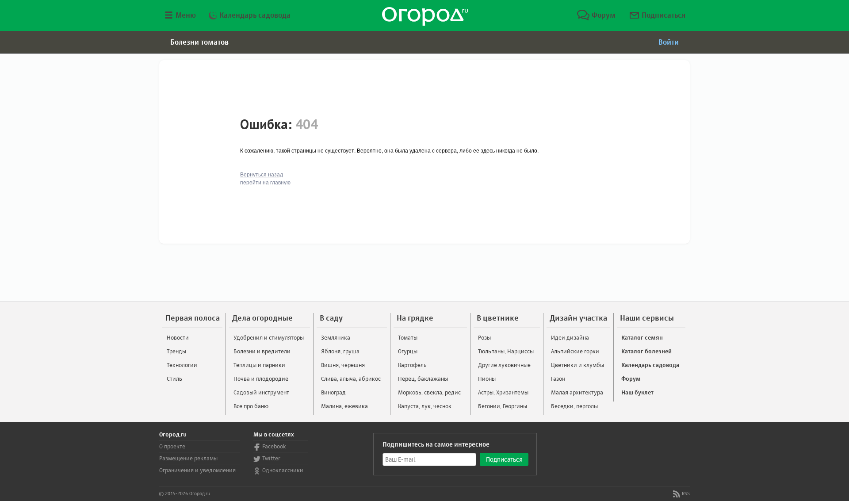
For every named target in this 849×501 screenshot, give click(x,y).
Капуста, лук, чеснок (424, 405)
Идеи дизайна (570, 337)
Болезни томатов (199, 42)
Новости (178, 337)
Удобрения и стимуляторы (268, 337)
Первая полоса (192, 317)
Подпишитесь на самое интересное (436, 444)
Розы (484, 337)
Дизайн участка (578, 317)
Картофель (412, 364)
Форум (603, 15)
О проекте (172, 446)
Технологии (182, 364)
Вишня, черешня (343, 364)
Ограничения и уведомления (197, 470)
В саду (331, 317)
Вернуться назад (261, 174)
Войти (668, 42)
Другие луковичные (504, 364)
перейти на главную (265, 182)
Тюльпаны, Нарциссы (506, 351)
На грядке (415, 317)
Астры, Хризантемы (503, 392)
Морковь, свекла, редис (429, 392)
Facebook (274, 446)
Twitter (271, 458)
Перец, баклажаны (423, 378)
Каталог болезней (646, 351)
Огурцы (407, 351)
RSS (686, 493)
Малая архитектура (577, 392)
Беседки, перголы (574, 405)
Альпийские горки (575, 351)
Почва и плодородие (260, 378)
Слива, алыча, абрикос (351, 378)
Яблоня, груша (340, 351)
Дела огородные (262, 317)
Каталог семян (642, 337)
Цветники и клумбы (577, 364)
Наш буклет (637, 392)
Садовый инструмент (261, 392)
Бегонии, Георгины (502, 405)
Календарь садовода (254, 15)
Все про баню (250, 405)
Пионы (487, 378)
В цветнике (498, 317)
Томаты (407, 337)
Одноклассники (282, 470)
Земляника (335, 337)
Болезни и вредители (262, 351)
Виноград (333, 392)
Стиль (174, 378)
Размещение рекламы (188, 458)
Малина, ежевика (344, 405)
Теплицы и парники (259, 364)
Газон (558, 378)
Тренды (176, 351)
